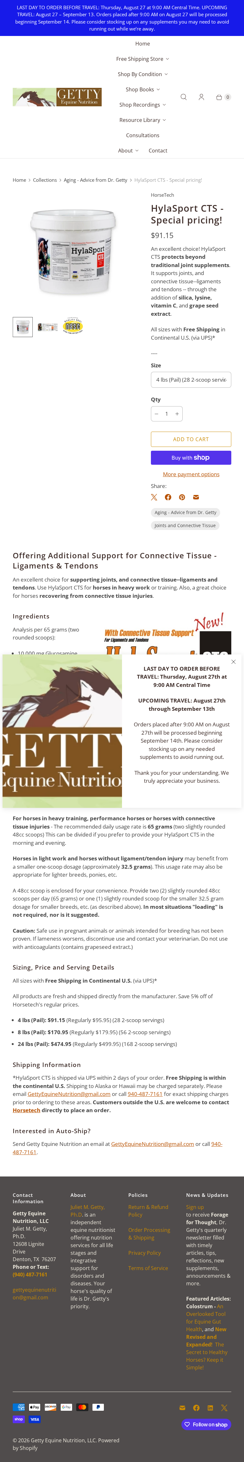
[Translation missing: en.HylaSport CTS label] (48, 327)
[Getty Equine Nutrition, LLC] (57, 97)
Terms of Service (148, 1268)
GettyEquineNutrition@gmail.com (69, 1094)
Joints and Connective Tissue (185, 525)
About (125, 150)
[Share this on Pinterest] (182, 497)
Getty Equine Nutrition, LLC (63, 1440)
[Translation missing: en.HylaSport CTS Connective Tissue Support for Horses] (23, 327)
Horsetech (26, 1110)
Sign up (195, 1207)
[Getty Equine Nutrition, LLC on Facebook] (196, 1408)
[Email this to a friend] (196, 497)
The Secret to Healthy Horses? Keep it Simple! (206, 1348)
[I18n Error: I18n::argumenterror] (73, 325)
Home (142, 43)
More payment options (191, 474)
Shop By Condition (140, 74)
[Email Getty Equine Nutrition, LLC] (182, 1408)
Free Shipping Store (139, 58)
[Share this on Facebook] (168, 497)
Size (156, 365)
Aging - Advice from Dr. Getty (95, 180)
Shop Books (140, 89)
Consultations (142, 135)
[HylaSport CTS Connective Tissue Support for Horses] (73, 251)
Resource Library (139, 120)
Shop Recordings (139, 104)
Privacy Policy (144, 1252)
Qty (156, 399)
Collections (45, 180)
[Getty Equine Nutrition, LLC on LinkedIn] (210, 1408)
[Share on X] (156, 497)
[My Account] (201, 97)
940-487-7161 (145, 1094)
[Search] (184, 97)
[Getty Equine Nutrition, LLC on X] (224, 1408)
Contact (158, 150)
